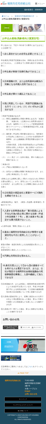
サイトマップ (23, 399)
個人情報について (23, 411)
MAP (28, 391)
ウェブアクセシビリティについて (23, 405)
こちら (30, 366)
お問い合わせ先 (31, 394)
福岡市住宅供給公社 (13, 380)
